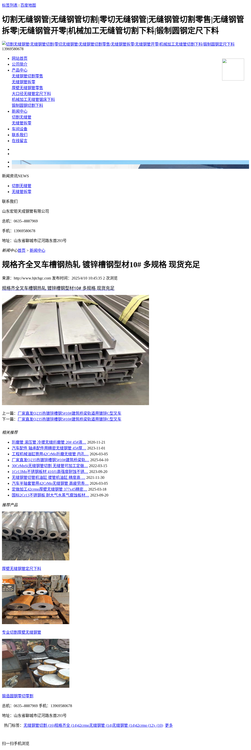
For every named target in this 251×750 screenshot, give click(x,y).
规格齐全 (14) (65, 725)
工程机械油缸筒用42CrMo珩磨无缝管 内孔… (50, 454)
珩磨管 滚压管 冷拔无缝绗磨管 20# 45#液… (49, 442)
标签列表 (10, 5)
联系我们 (19, 135)
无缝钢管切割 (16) (39, 725)
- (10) (158, 725)
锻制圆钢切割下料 (27, 105)
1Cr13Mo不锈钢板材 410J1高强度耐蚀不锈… (50, 472)
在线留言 (19, 141)
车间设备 (19, 129)
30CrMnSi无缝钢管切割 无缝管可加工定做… (50, 466)
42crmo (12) (144, 725)
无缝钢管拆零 (23, 82)
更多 (169, 725)
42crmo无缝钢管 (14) (94, 725)
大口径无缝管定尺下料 (31, 94)
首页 (21, 250)
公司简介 (19, 64)
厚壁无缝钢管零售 (27, 88)
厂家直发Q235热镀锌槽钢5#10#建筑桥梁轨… (50, 460)
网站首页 (19, 58)
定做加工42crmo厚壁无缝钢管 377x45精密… (49, 489)
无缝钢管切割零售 (27, 76)
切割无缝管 (21, 117)
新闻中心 (19, 111)
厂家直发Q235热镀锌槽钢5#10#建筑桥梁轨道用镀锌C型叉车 (69, 413)
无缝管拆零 (21, 123)
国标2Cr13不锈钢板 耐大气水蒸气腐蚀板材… (50, 495)
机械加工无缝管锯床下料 (33, 99)
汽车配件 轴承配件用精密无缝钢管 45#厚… (49, 448)
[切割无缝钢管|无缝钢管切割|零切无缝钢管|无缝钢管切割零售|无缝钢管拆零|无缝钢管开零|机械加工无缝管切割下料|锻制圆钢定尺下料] (118, 44)
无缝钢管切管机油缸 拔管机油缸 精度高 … (48, 477)
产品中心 (19, 70)
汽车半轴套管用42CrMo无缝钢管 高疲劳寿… (50, 483)
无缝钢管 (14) (123, 725)
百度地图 (28, 5)
